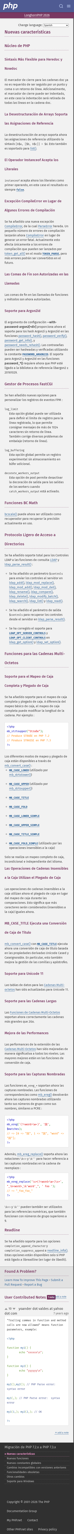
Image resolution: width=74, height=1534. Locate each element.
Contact (32, 1520)
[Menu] (68, 6)
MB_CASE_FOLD (18, 807)
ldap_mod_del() (45, 587)
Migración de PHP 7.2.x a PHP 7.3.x (30, 1447)
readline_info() (57, 1250)
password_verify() (54, 336)
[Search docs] (61, 6)
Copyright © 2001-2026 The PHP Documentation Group (28, 1506)
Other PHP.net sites (20, 1529)
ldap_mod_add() (20, 587)
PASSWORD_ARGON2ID (35, 354)
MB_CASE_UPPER (19, 784)
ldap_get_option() (21, 642)
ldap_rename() (19, 592)
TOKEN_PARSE (50, 253)
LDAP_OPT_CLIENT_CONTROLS (27, 637)
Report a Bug (33, 1284)
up (7, 1309)
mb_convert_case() (18, 765)
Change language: (30, 25)
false (20, 189)
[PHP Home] (10, 6)
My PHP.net (14, 1520)
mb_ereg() (45, 1095)
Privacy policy (47, 1529)
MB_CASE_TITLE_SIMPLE (24, 834)
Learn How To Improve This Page (26, 1280)
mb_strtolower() (20, 775)
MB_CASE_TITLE (19, 797)
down (14, 1309)
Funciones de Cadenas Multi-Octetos (35, 1012)
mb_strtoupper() (20, 788)
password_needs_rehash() (22, 345)
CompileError (13, 226)
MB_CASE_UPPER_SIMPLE (24, 825)
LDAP (53, 560)
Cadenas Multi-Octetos (20, 1049)
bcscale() (11, 514)
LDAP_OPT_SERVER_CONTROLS (27, 633)
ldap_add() (16, 583)
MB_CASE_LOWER (19, 770)
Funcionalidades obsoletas (23, 1472)
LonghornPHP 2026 (37, 15)
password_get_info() (18, 340)
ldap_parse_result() (18, 564)
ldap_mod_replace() (40, 583)
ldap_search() (18, 601)
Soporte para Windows (20, 1481)
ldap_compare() (42, 592)
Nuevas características (21, 1454)
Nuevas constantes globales (24, 1463)
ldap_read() (54, 601)
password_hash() (29, 336)
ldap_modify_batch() (43, 596)
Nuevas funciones (18, 1458)
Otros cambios (15, 1476)
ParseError (45, 226)
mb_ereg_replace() (30, 1154)
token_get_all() (15, 253)
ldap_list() (36, 601)
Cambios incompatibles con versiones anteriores (36, 1467)
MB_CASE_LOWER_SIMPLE (24, 816)
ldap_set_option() (48, 642)
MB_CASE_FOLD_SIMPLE (23, 843)
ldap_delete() (18, 596)
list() (33, 148)
